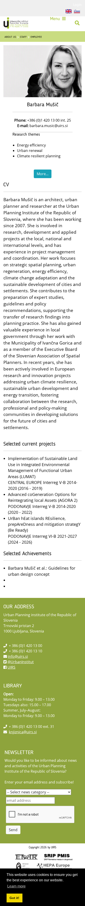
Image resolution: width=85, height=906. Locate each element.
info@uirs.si (18, 656)
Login (77, 4)
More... (43, 173)
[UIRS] (16, 23)
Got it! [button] (14, 898)
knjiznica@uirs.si (23, 731)
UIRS (11, 667)
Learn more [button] (16, 886)
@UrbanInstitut (20, 661)
